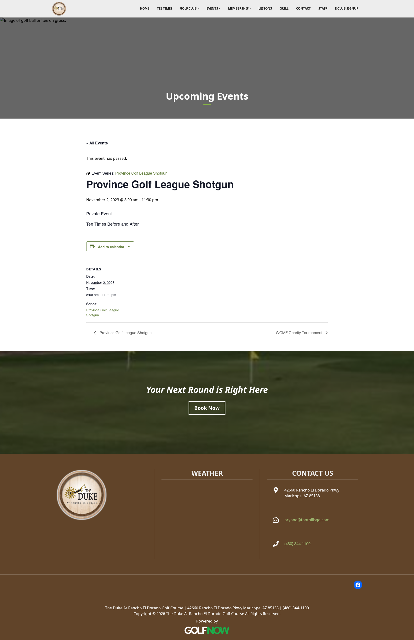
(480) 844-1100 (297, 543)
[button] (189, 8)
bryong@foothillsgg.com (306, 519)
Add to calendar (111, 246)
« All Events (97, 143)
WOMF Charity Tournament (299, 332)
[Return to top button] (408, 448)
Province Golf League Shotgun (125, 332)
